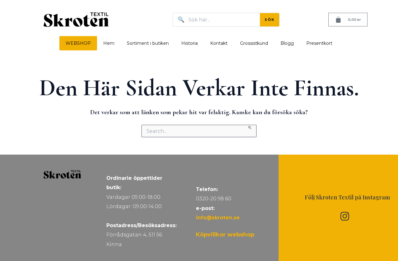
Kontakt (219, 43)
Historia (189, 43)
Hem (108, 43)
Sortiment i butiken (148, 43)
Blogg (287, 43)
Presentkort (319, 43)
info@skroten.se (218, 218)
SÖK (270, 19)
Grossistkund (254, 43)
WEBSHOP (78, 43)
